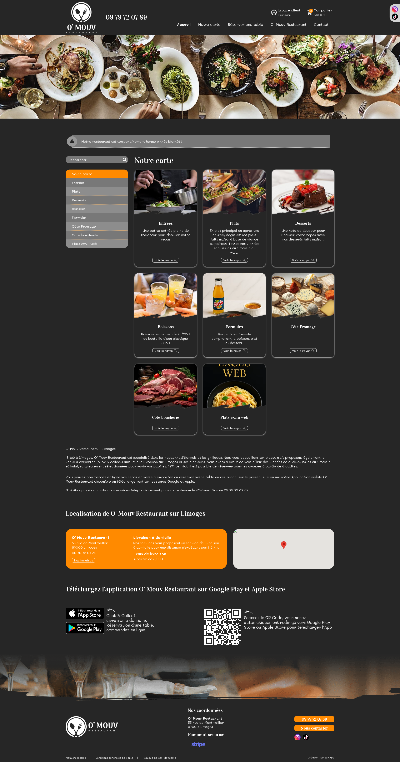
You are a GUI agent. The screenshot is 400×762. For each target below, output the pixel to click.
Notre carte (209, 24)
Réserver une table (245, 24)
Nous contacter (314, 728)
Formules (79, 217)
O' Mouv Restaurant (288, 24)
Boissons (78, 209)
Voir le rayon (164, 260)
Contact (321, 24)
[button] (283, 545)
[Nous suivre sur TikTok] (395, 17)
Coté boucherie (85, 235)
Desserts (79, 200)
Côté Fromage (84, 226)
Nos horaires (83, 560)
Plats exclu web (84, 244)
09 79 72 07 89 (126, 17)
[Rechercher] (124, 159)
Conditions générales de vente (114, 757)
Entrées (78, 182)
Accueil (184, 24)
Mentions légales (76, 757)
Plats (76, 191)
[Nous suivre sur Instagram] (395, 9)
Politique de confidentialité (159, 757)
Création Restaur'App (321, 757)
